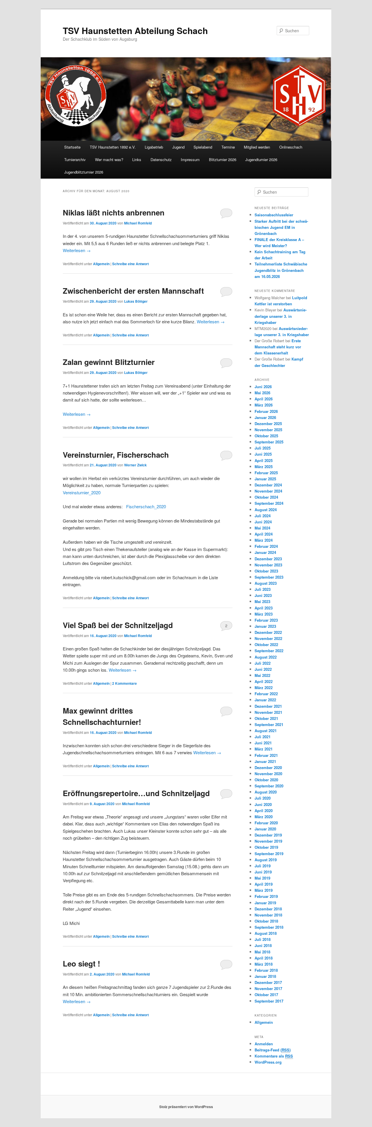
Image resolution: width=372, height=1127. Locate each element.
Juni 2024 (263, 522)
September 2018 (269, 927)
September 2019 (269, 853)
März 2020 (264, 816)
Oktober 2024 (266, 497)
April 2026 (264, 399)
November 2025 (268, 429)
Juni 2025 (263, 454)
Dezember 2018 (268, 909)
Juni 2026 (263, 386)
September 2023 (269, 577)
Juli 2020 (263, 798)
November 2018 (268, 915)
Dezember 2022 (268, 632)
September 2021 (269, 724)
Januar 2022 (265, 699)
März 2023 (264, 614)
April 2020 (264, 810)
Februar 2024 (266, 546)
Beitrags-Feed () (273, 1050)
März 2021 (264, 749)
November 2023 (268, 565)
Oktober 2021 (266, 718)
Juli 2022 (263, 663)
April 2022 (264, 681)
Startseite (72, 147)
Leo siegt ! (81, 963)
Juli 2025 (263, 448)
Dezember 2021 (268, 706)
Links (136, 159)
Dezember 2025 (268, 423)
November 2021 (268, 712)
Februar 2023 (266, 620)
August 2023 (266, 583)
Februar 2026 (266, 411)
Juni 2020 (263, 804)
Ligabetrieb (154, 147)
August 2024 (266, 509)
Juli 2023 (263, 589)
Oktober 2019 (266, 847)
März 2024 (264, 540)
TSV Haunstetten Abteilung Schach (135, 30)
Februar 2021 (266, 755)
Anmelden (264, 1043)
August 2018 (266, 933)
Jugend (178, 147)
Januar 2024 (265, 552)
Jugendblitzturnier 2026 (83, 172)
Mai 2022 (262, 675)
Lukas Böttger (136, 301)
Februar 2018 (266, 970)
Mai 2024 (262, 528)
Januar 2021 (265, 761)
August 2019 (266, 859)
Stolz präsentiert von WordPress (186, 1106)
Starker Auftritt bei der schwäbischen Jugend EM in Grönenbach (281, 227)
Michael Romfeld (138, 223)
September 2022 (269, 650)
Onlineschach (290, 147)
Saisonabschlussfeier (274, 214)
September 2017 (269, 1001)
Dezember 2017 (268, 982)
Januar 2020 (265, 829)
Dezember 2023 (268, 558)
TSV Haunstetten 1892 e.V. (113, 147)
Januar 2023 (265, 626)
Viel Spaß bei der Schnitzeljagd (118, 625)
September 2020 (269, 786)
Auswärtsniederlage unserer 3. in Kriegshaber (281, 316)
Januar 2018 (265, 976)
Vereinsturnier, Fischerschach (116, 454)
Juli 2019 (263, 866)
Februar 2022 (266, 693)
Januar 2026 (265, 417)
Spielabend (203, 147)
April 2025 (264, 460)
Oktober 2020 (266, 779)
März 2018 (264, 964)
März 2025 (264, 466)
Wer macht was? (109, 159)
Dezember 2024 (268, 485)
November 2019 (268, 841)
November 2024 (268, 491)
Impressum (190, 159)
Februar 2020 (266, 822)
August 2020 (266, 792)
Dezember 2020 (268, 767)
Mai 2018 (262, 952)
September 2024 (269, 503)
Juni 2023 (263, 595)
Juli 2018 (263, 939)
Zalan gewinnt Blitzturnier (109, 361)
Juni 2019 (263, 872)
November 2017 (268, 988)
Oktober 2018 (266, 921)
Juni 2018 (263, 945)
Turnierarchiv (75, 159)
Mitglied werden (257, 147)
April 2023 (264, 608)
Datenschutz (161, 159)
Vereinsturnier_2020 (82, 492)
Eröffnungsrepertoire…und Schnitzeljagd (136, 793)
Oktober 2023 (266, 571)
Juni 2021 (263, 743)
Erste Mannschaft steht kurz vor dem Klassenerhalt (278, 347)
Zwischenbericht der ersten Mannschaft (133, 290)
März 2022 (264, 687)
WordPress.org (268, 1062)
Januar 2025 (265, 479)
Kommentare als (274, 1056)
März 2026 (264, 405)
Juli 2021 (263, 736)
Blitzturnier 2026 (222, 159)
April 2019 (264, 884)
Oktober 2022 (266, 644)
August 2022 (266, 657)
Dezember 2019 (268, 835)
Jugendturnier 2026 (261, 159)
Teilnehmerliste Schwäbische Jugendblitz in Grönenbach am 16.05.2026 (281, 270)
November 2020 (268, 773)
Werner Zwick (135, 465)
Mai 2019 (262, 878)
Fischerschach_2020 (146, 506)
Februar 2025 (266, 472)
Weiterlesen (77, 250)
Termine (228, 147)
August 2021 (266, 730)
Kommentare (124, 683)
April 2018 (264, 958)
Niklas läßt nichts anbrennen (113, 212)
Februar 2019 (266, 896)
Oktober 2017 (266, 994)
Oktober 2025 (266, 435)
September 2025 (269, 442)
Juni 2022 (263, 669)
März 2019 (264, 890)
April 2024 (264, 534)
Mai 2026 (262, 392)
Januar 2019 (265, 902)
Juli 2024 (263, 515)
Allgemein (101, 263)
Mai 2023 (262, 601)
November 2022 (268, 638)
